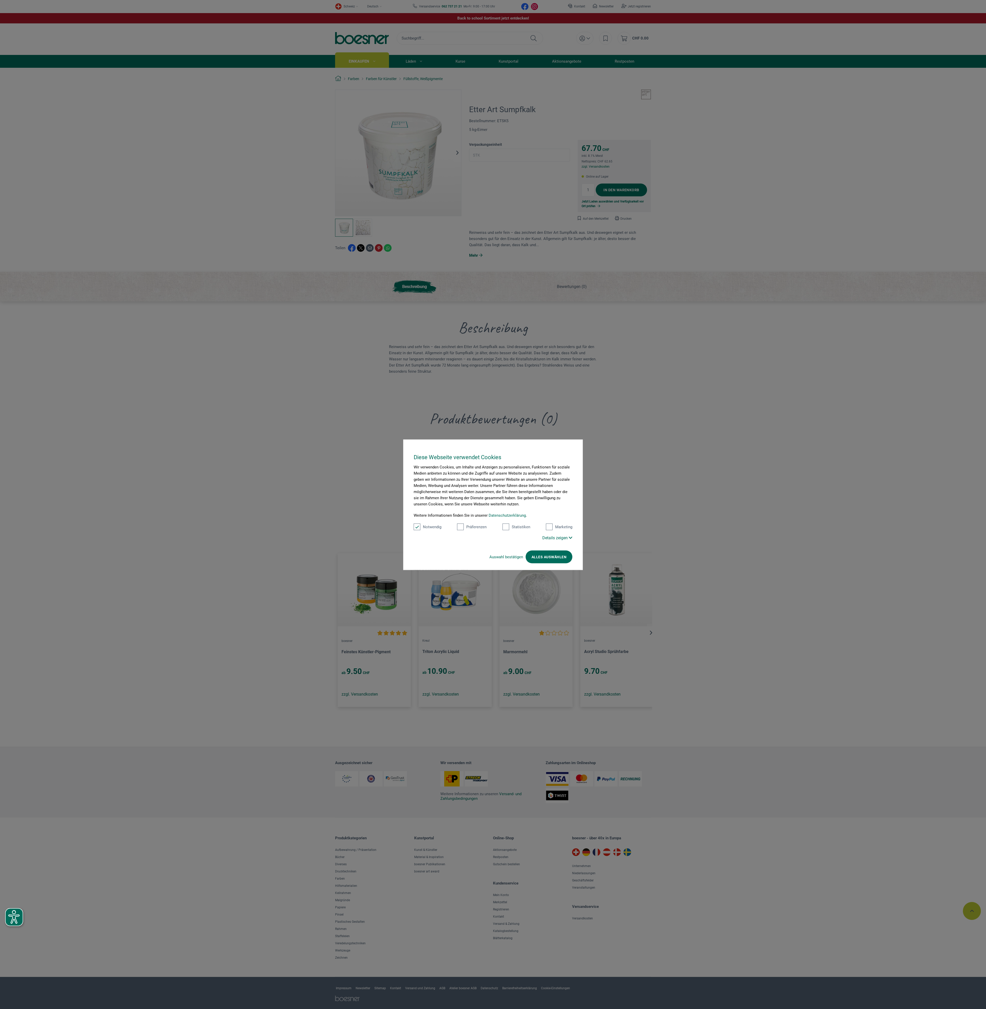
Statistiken (521, 526)
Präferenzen (476, 526)
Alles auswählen (549, 557)
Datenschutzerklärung (507, 515)
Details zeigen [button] (555, 537)
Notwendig (432, 526)
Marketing (563, 526)
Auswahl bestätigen (506, 556)
